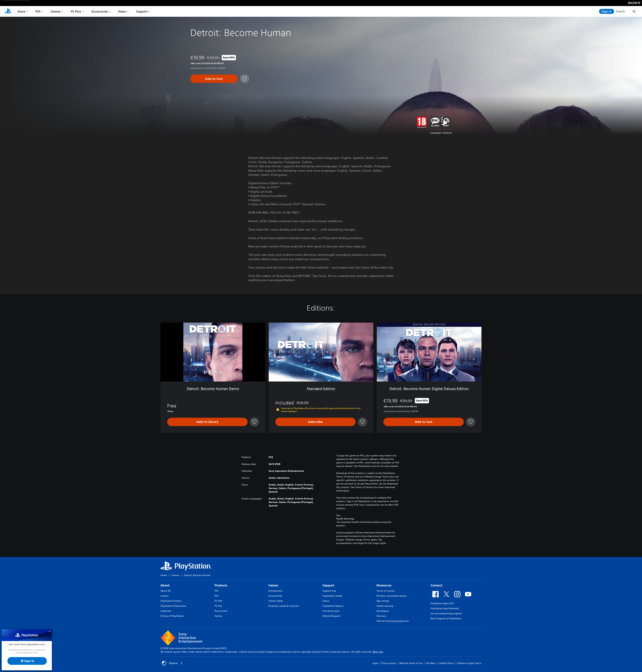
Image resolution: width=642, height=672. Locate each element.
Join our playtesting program (446, 613)
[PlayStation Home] (8, 11)
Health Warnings (345, 518)
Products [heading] (221, 585)
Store (21, 11)
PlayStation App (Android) (445, 608)
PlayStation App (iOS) (442, 603)
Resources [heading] (384, 585)
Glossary (381, 615)
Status (326, 600)
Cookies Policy (446, 663)
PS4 (217, 595)
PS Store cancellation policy (392, 595)
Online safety (276, 600)
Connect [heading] (436, 585)
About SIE (165, 590)
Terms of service (386, 590)
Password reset (331, 610)
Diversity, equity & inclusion (284, 605)
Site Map (430, 663)
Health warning (385, 605)
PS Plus (76, 11)
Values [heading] (273, 585)
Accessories (99, 11)
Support (142, 11)
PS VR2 (218, 600)
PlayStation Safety (332, 595)
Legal (375, 663)
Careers (164, 595)
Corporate (165, 610)
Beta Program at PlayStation (446, 618)
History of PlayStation (172, 615)
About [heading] (165, 585)
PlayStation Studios (171, 600)
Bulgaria (173, 663)
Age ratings (383, 600)
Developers (383, 610)
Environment (275, 590)
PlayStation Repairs (333, 605)
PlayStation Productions (173, 605)
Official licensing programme (393, 620)
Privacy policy (388, 663)
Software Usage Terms (469, 663)
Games (56, 11)
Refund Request (331, 615)
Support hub (329, 590)
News (122, 11)
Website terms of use (411, 663)
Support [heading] (328, 585)
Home (163, 575)
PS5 (37, 11)
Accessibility (275, 595)
